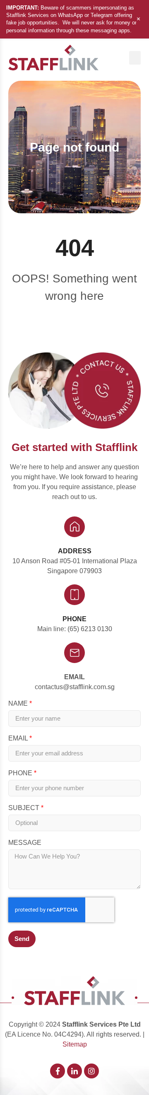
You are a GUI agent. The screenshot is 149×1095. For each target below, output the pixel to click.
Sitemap (74, 1044)
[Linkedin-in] (74, 1071)
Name (18, 703)
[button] (135, 58)
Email (74, 676)
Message (24, 842)
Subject (24, 808)
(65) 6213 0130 (89, 628)
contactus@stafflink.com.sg (75, 686)
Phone (21, 773)
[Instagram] (91, 1071)
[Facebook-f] (57, 1071)
